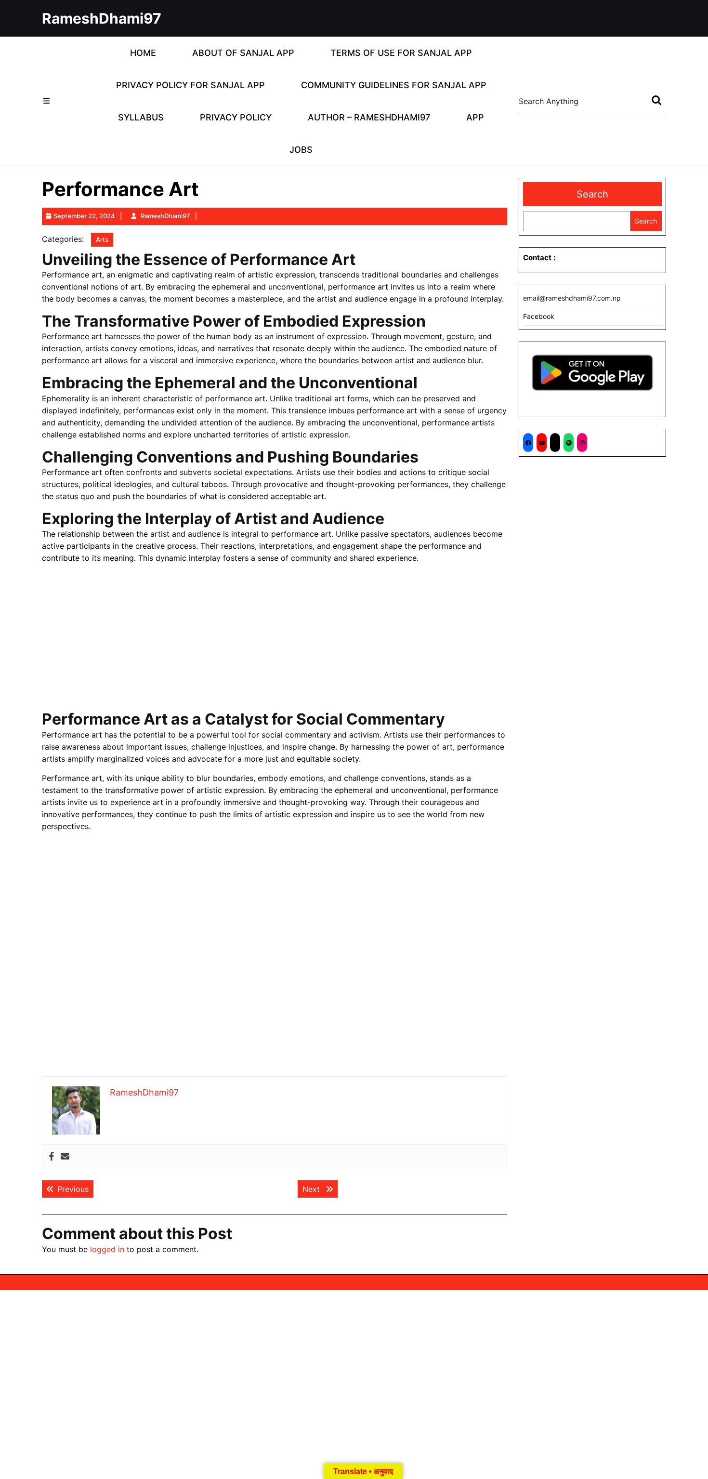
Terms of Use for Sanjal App (401, 53)
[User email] (65, 1156)
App (475, 117)
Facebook (538, 316)
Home (143, 53)
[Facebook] (51, 1156)
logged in (107, 1249)
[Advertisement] (274, 638)
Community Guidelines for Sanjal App (393, 85)
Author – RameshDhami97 (369, 117)
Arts (102, 239)
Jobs (301, 150)
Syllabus (141, 117)
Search (592, 194)
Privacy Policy (236, 117)
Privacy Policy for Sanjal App (190, 85)
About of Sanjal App (243, 53)
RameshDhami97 (101, 18)
